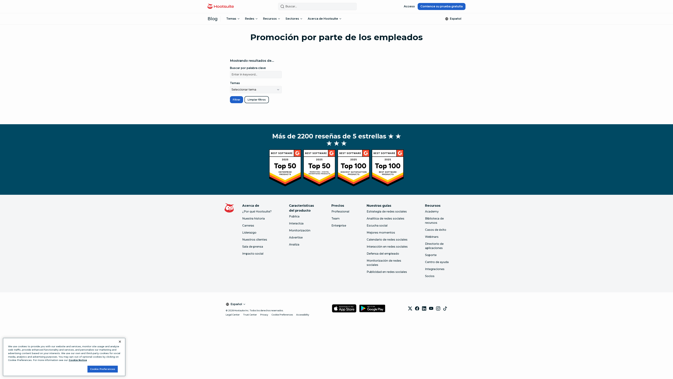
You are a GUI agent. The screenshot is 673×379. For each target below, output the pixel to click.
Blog (213, 18)
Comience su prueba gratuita (441, 6)
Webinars (432, 236)
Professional (340, 211)
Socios (429, 276)
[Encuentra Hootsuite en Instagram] (438, 308)
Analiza (294, 244)
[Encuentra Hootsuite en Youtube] (431, 308)
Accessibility (302, 314)
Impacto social (252, 253)
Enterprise (338, 225)
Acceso (409, 6)
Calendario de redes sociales (387, 239)
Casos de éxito (435, 229)
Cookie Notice (78, 360)
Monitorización (299, 230)
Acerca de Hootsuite (323, 18)
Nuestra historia (253, 218)
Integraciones (434, 269)
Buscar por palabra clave (248, 68)
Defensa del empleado (383, 253)
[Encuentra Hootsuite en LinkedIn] (424, 308)
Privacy (264, 314)
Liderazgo (249, 232)
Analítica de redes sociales (385, 218)
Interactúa (296, 223)
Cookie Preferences (282, 314)
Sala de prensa (252, 246)
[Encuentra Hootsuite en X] (410, 308)
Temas (231, 18)
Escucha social (377, 225)
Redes (249, 18)
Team (335, 218)
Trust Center (250, 314)
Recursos (270, 18)
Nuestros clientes (254, 239)
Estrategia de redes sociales (387, 211)
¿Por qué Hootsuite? (257, 211)
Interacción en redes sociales (387, 246)
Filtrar (236, 99)
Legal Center (233, 314)
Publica (294, 216)
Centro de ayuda (437, 262)
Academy (432, 211)
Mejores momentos (381, 232)
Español (455, 18)
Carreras (248, 225)
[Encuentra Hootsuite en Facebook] (417, 308)
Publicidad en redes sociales (387, 272)
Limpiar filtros (257, 99)
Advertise (296, 237)
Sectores (292, 18)
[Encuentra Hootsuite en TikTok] (445, 308)
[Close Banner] (120, 341)
